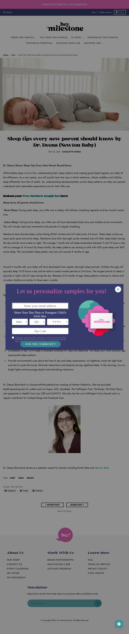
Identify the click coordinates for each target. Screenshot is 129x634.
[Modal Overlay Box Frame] (64, 317)
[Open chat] (119, 624)
